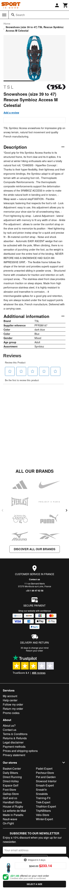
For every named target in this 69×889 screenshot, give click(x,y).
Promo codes (11, 713)
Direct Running (12, 777)
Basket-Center (12, 768)
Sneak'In (41, 790)
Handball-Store (12, 802)
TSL (9, 87)
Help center (10, 700)
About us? (9, 725)
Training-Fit (43, 798)
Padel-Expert (44, 768)
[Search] (13, 15)
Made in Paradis (13, 815)
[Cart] (65, 5)
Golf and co (10, 798)
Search (20, 15)
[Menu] (4, 15)
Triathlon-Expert (46, 806)
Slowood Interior (46, 781)
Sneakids (42, 794)
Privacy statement (14, 755)
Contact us (34, 579)
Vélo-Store (42, 815)
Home (7, 23)
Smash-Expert (45, 785)
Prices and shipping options (20, 751)
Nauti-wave (10, 819)
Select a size (34, 884)
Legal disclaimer (13, 742)
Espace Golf (10, 785)
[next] (66, 510)
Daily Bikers (10, 773)
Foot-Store (9, 790)
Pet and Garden (46, 777)
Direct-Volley (11, 781)
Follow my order (13, 704)
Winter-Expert (44, 819)
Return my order (13, 709)
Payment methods (14, 747)
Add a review (11, 112)
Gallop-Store (11, 794)
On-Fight (8, 823)
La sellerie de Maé (14, 811)
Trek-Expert (43, 802)
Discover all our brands (34, 549)
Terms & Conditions (15, 734)
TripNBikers (43, 811)
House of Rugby (13, 806)
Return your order (34, 650)
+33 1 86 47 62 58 (34, 590)
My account (10, 696)
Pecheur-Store (45, 773)
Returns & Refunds (15, 738)
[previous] (2, 510)
